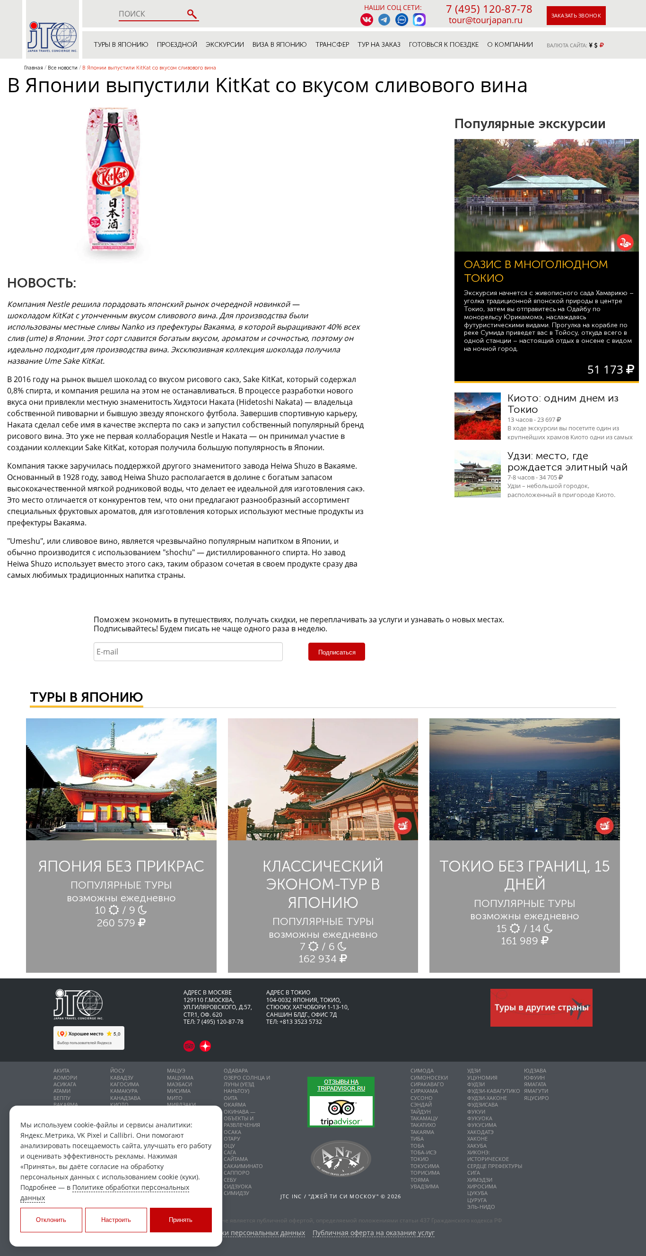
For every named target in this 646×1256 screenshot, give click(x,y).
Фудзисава (482, 1104)
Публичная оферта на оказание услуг (374, 1233)
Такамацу (424, 1118)
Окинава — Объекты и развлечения (242, 1118)
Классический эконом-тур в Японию (323, 884)
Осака (232, 1131)
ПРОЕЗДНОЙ (177, 45)
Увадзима (424, 1186)
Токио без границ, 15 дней (524, 875)
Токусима (424, 1165)
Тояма (419, 1179)
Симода (422, 1070)
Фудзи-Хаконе (487, 1097)
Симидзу (236, 1192)
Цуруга (477, 1200)
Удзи (473, 1070)
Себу (230, 1179)
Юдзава (535, 1070)
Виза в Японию (280, 45)
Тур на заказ (379, 45)
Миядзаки (181, 1104)
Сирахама (424, 1090)
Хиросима (482, 1186)
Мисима (179, 1090)
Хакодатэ (480, 1131)
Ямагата (535, 1084)
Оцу (229, 1145)
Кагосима (124, 1084)
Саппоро (237, 1172)
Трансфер (332, 45)
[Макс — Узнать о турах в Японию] (419, 19)
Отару (232, 1138)
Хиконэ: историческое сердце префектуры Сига (494, 1162)
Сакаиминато (243, 1165)
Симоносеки (429, 1077)
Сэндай (421, 1104)
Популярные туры (121, 885)
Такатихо (423, 1124)
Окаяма (235, 1104)
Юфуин (534, 1077)
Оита (230, 1097)
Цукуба (477, 1192)
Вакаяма (65, 1104)
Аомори (65, 1077)
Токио (419, 1158)
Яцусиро (536, 1097)
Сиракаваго (427, 1084)
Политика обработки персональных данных (233, 1233)
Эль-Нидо (481, 1206)
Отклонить (51, 1219)
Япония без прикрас (121, 866)
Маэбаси (179, 1084)
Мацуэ (176, 1070)
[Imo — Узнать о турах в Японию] (401, 19)
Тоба (417, 1145)
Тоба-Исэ (423, 1152)
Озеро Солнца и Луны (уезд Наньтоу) (247, 1084)
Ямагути (536, 1090)
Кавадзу (121, 1077)
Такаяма (422, 1131)
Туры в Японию (121, 45)
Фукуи (476, 1111)
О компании (510, 45)
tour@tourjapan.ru (486, 20)
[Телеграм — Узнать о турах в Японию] (384, 19)
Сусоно (421, 1097)
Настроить (116, 1219)
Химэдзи (479, 1179)
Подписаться (337, 652)
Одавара (236, 1070)
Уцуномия (482, 1077)
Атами (61, 1090)
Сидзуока (238, 1186)
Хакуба (477, 1145)
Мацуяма (180, 1077)
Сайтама (236, 1158)
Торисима (425, 1172)
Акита (61, 1070)
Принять (180, 1219)
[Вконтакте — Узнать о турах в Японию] (366, 19)
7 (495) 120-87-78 (489, 8)
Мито (175, 1097)
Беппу (61, 1097)
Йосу (117, 1070)
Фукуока (479, 1118)
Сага (230, 1152)
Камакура (124, 1090)
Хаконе (477, 1138)
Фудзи (476, 1084)
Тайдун (420, 1111)
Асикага (64, 1084)
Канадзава (125, 1097)
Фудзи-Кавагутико (493, 1090)
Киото (119, 1104)
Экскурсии (225, 45)
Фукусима (482, 1124)
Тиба (417, 1138)
